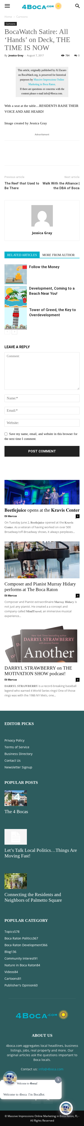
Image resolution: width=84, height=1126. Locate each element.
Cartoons (22, 17)
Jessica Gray (16, 55)
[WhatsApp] (39, 156)
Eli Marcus (10, 516)
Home (8, 17)
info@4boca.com (51, 1069)
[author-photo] (42, 226)
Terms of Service (16, 747)
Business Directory (18, 754)
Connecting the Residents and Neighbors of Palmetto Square (33, 897)
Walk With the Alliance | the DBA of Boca (61, 185)
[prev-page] (7, 331)
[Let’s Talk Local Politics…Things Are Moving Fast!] (42, 837)
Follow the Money (44, 267)
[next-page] (14, 331)
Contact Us (12, 760)
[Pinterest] (29, 156)
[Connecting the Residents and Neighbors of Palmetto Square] (42, 881)
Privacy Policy (14, 740)
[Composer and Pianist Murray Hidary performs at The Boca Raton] (42, 559)
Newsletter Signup (18, 767)
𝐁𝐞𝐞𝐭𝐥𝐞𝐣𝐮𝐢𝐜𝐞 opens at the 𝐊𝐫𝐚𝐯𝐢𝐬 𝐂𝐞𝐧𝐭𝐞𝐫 (42, 510)
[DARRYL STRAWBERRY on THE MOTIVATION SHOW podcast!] (42, 644)
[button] (7, 6)
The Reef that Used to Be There (21, 185)
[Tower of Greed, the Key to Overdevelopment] (15, 318)
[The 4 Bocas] (42, 798)
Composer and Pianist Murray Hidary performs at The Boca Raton (40, 586)
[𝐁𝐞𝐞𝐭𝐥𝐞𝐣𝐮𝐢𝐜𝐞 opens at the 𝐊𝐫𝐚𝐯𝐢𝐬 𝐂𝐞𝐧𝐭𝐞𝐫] (42, 485)
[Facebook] (8, 156)
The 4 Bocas (16, 811)
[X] (19, 156)
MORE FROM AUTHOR (58, 255)
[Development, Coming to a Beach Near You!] (15, 297)
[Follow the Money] (15, 275)
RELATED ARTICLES (22, 255)
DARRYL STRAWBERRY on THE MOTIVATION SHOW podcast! (38, 670)
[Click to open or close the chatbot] (66, 1108)
